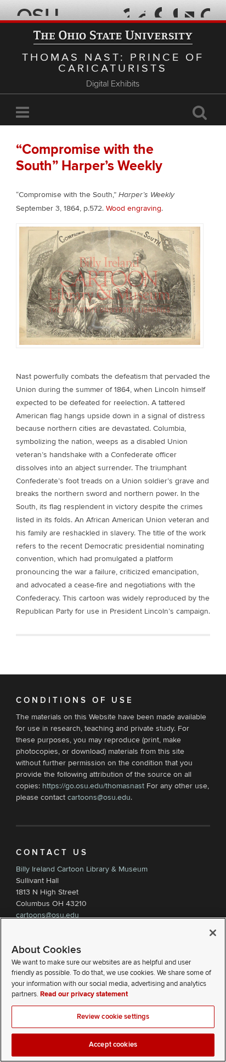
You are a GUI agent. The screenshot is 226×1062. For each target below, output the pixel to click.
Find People (171, 11)
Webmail (188, 11)
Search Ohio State (203, 11)
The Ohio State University (38, 11)
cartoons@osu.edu (99, 797)
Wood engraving (133, 208)
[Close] (213, 933)
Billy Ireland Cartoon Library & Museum (82, 869)
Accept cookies (113, 1044)
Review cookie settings (113, 1016)
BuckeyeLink (139, 11)
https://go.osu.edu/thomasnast (93, 785)
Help (123, 11)
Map (155, 11)
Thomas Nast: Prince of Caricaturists (113, 63)
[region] (113, 989)
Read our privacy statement (84, 994)
